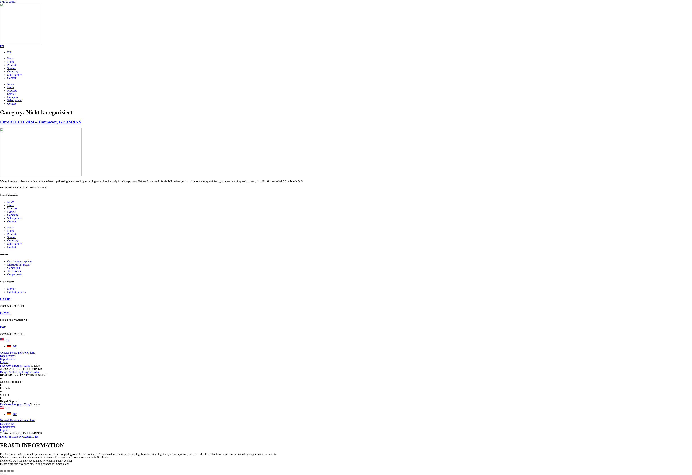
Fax (3, 327)
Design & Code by (19, 372)
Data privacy (7, 355)
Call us (5, 299)
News (10, 201)
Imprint (4, 362)
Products (12, 208)
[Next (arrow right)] (5, 474)
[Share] (8, 471)
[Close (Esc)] (12, 471)
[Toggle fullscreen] (5, 471)
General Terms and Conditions (17, 352)
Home (10, 205)
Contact (11, 221)
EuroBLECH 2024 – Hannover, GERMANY (41, 122)
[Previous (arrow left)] (1, 474)
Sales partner (14, 218)
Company (12, 214)
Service (11, 211)
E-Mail (5, 313)
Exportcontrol (8, 359)
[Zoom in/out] (1, 471)
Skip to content (8, 1)
